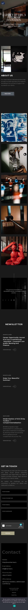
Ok (14, 606)
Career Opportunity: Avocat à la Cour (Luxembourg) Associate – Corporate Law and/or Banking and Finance (14, 341)
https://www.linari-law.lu (9, 562)
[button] (14, 300)
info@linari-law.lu (7, 569)
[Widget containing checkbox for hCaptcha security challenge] (12, 526)
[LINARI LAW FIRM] (3, 3)
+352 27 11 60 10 (6, 575)
